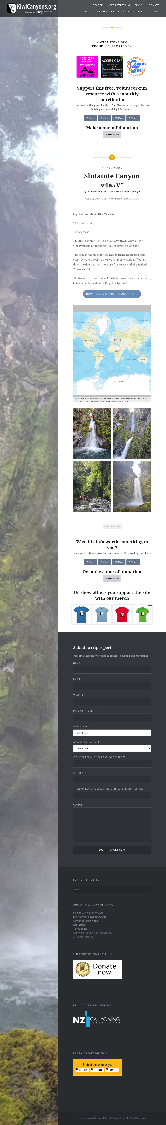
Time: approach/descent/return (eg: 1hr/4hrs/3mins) (108, 789)
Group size (80, 773)
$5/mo (104, 118)
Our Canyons (132, 11)
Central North (112, 526)
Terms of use (80, 928)
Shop (138, 5)
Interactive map (119, 5)
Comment (80, 804)
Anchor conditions (87, 742)
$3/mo (90, 118)
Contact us (79, 924)
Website (78, 695)
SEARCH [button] (98, 5)
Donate (154, 5)
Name (77, 663)
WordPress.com (138, 1118)
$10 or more (112, 134)
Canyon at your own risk (86, 920)
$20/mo (133, 118)
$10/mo (118, 118)
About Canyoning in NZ (100, 11)
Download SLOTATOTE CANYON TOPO (112, 293)
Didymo (154, 11)
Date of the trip (85, 710)
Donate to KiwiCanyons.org (88, 912)
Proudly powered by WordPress (93, 1118)
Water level (82, 726)
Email (77, 679)
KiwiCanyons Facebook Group (89, 916)
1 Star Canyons (112, 168)
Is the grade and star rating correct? (99, 757)
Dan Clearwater (107, 198)
